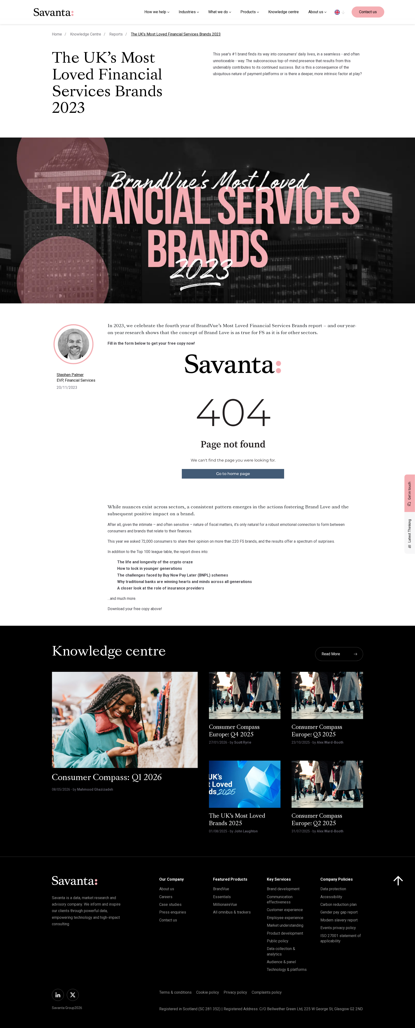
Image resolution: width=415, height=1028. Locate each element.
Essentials (222, 897)
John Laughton (246, 831)
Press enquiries (172, 912)
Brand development (283, 889)
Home (57, 34)
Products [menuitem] (248, 12)
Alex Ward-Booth (330, 742)
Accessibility (331, 897)
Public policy (277, 941)
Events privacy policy (338, 928)
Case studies (170, 904)
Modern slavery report (339, 920)
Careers (165, 897)
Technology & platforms (287, 969)
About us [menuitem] (315, 12)
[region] (340, 12)
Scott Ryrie (242, 742)
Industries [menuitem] (187, 12)
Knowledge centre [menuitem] (283, 12)
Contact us (368, 12)
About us (166, 889)
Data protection (333, 889)
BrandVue (221, 889)
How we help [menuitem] (155, 12)
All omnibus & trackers (232, 912)
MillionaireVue (225, 904)
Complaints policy (267, 992)
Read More (331, 654)
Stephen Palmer (70, 375)
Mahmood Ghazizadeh (95, 789)
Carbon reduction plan (338, 904)
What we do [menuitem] (218, 12)
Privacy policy (235, 992)
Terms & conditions (175, 992)
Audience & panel (281, 962)
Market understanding (285, 925)
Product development (285, 933)
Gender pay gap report (339, 912)
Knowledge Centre (85, 34)
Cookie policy (207, 992)
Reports (116, 34)
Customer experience (285, 910)
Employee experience (285, 917)
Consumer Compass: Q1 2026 (107, 778)
